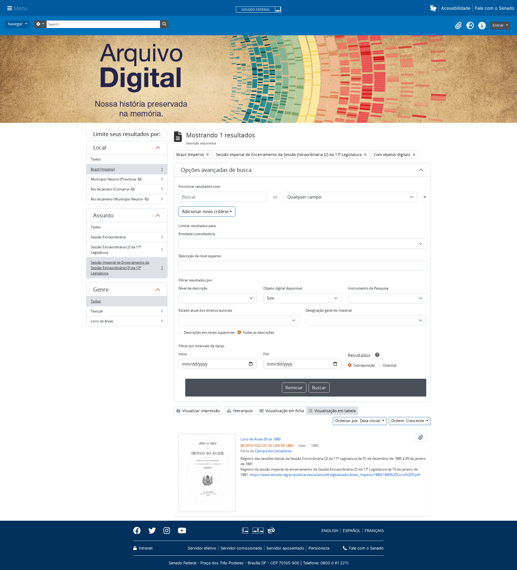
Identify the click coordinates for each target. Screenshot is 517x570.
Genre (101, 289)
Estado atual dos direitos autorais (205, 310)
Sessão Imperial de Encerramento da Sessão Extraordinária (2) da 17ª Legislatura (126, 268)
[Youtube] (180, 530)
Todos (96, 159)
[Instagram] (167, 530)
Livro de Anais (126, 322)
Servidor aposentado (285, 548)
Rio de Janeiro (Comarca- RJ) (126, 190)
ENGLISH (330, 530)
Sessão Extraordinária (126, 238)
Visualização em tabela (334, 410)
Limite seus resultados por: (126, 134)
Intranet (145, 548)
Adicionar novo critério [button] (205, 211)
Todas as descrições (258, 332)
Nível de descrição (193, 288)
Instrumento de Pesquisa (368, 288)
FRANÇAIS (374, 530)
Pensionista (319, 548)
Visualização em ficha (284, 410)
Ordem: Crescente (408, 420)
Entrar (498, 25)
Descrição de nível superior (200, 255)
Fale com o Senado (494, 8)
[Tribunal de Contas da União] (270, 530)
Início (183, 354)
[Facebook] (139, 530)
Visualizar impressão (200, 410)
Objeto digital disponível (282, 288)
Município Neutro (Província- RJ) (126, 180)
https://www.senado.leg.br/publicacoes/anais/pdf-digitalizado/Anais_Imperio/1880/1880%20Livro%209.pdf (335, 474)
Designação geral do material (329, 310)
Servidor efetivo (202, 548)
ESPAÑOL (352, 530)
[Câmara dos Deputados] (246, 530)
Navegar (16, 23)
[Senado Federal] (258, 10)
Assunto (103, 215)
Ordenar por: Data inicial (358, 420)
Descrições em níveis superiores (209, 332)
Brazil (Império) (126, 170)
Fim (266, 354)
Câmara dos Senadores (273, 451)
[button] (434, 8)
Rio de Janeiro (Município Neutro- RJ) (126, 200)
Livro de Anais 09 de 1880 (260, 439)
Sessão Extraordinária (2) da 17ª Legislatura (126, 250)
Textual (126, 312)
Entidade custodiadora (197, 233)
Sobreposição (364, 365)
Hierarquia (242, 410)
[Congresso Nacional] (257, 530)
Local (99, 147)
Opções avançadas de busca (216, 169)
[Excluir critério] (425, 197)
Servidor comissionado (241, 548)
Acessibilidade (455, 8)
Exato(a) (389, 365)
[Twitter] (152, 530)
